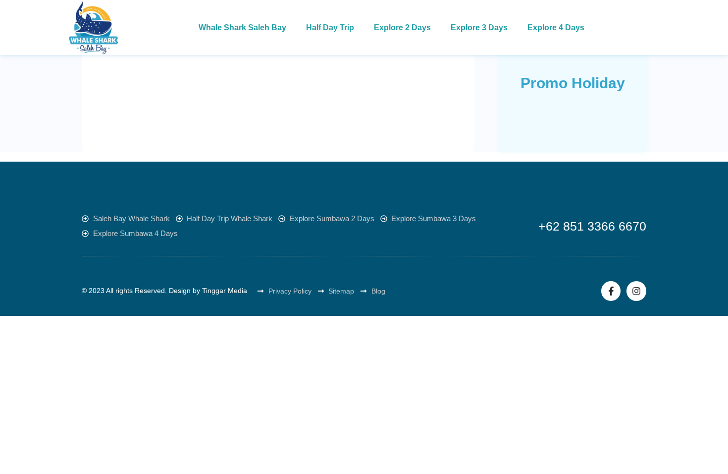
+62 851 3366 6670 (592, 226)
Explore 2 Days (402, 27)
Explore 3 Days (479, 27)
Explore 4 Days (555, 27)
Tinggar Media (224, 291)
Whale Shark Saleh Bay (242, 27)
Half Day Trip (330, 27)
